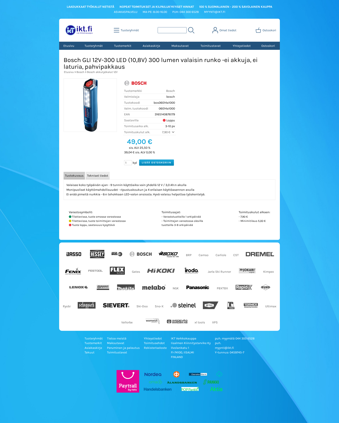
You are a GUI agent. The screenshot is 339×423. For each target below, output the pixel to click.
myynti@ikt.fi (224, 348)
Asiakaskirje (151, 46)
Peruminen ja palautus (123, 348)
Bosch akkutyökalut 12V (102, 72)
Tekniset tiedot (97, 175)
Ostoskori (268, 46)
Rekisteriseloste (155, 348)
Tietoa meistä (116, 338)
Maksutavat (180, 46)
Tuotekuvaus (74, 175)
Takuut (89, 352)
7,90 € (166, 132)
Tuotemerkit (122, 46)
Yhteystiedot (242, 46)
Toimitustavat (211, 46)
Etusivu (68, 46)
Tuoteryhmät (94, 46)
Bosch (80, 72)
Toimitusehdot (154, 343)
